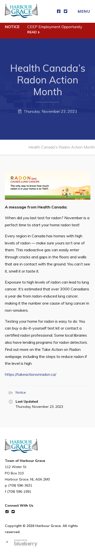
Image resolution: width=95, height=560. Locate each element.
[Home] (21, 11)
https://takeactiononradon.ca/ (30, 374)
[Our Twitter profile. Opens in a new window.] (65, 11)
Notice (21, 392)
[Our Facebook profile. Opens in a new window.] (58, 11)
